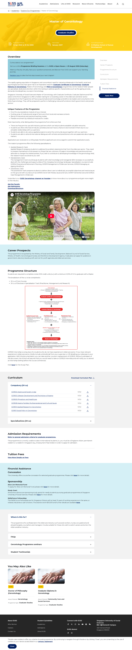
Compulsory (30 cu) (19, 385)
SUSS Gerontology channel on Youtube (35, 178)
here (13, 365)
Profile (117, 4)
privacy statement (45, 641)
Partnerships (100, 4)
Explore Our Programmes (30, 11)
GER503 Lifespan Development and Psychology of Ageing (32, 396)
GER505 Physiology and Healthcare (24, 399)
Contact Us (11, 631)
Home (9, 11)
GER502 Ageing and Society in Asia (23, 392)
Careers (10, 628)
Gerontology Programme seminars (26, 544)
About (109, 4)
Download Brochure (15, 188)
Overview (103, 60)
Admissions (54, 4)
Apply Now (109, 96)
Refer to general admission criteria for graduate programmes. (32, 437)
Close (12, 646)
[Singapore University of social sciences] (19, 4)
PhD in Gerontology (54, 87)
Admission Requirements (109, 79)
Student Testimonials (20, 552)
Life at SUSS (65, 4)
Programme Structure (108, 70)
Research (76, 4)
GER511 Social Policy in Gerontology (24, 410)
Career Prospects (106, 65)
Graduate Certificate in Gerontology (67, 85)
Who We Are (12, 624)
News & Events (87, 4)
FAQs (13, 537)
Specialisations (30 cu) (21, 421)
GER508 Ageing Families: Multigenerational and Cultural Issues (34, 403)
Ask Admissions (14, 186)
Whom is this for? (19, 517)
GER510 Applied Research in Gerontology (26, 407)
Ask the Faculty (14, 184)
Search (123, 4)
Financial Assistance (109, 88)
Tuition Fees (104, 84)
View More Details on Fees (18, 457)
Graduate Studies (66, 33)
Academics (43, 4)
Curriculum (104, 74)
